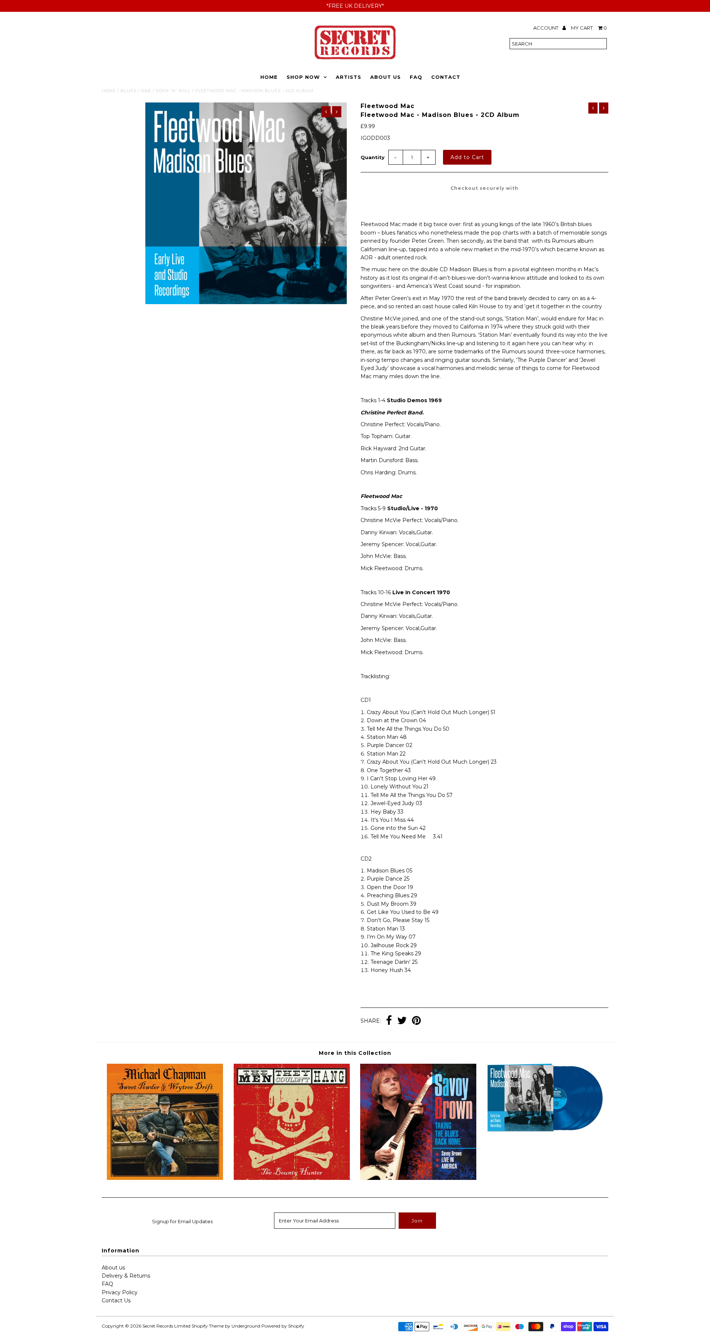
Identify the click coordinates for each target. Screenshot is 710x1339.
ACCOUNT (546, 28)
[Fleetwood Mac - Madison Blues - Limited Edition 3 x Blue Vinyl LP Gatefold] (545, 1130)
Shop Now (303, 77)
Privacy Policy (120, 1292)
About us (113, 1267)
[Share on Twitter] (402, 1021)
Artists (348, 77)
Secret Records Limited (166, 1326)
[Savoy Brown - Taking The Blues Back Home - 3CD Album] (418, 1178)
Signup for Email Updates (182, 1221)
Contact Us (116, 1300)
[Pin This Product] (416, 1021)
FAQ (416, 77)
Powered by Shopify (282, 1326)
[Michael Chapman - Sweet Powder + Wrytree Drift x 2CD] (165, 1178)
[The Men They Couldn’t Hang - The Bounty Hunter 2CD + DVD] (292, 1178)
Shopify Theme (208, 1326)
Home (269, 77)
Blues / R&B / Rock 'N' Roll (155, 90)
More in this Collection (355, 1053)
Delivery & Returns (126, 1275)
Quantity (373, 157)
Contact (445, 77)
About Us (385, 77)
